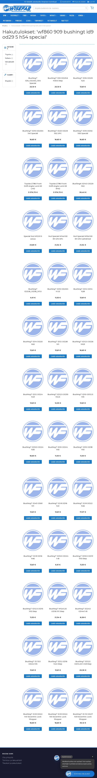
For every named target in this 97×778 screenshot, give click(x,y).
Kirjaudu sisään (80, 2)
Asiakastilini (66, 2)
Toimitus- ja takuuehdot (12, 760)
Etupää (9, 81)
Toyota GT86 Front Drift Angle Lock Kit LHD (33, 186)
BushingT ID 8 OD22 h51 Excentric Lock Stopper (57, 716)
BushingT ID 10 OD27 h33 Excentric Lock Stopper (83, 716)
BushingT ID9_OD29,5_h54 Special (33, 80)
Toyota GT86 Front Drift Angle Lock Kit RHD (58, 186)
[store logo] (17, 8)
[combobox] (61, 8)
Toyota (9, 54)
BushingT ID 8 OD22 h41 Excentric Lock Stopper (32, 716)
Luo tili (92, 2)
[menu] (48, 18)
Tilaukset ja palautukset (12, 763)
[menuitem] (4, 15)
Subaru (8, 58)
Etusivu (5, 26)
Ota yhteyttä (7, 757)
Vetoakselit (9, 63)
